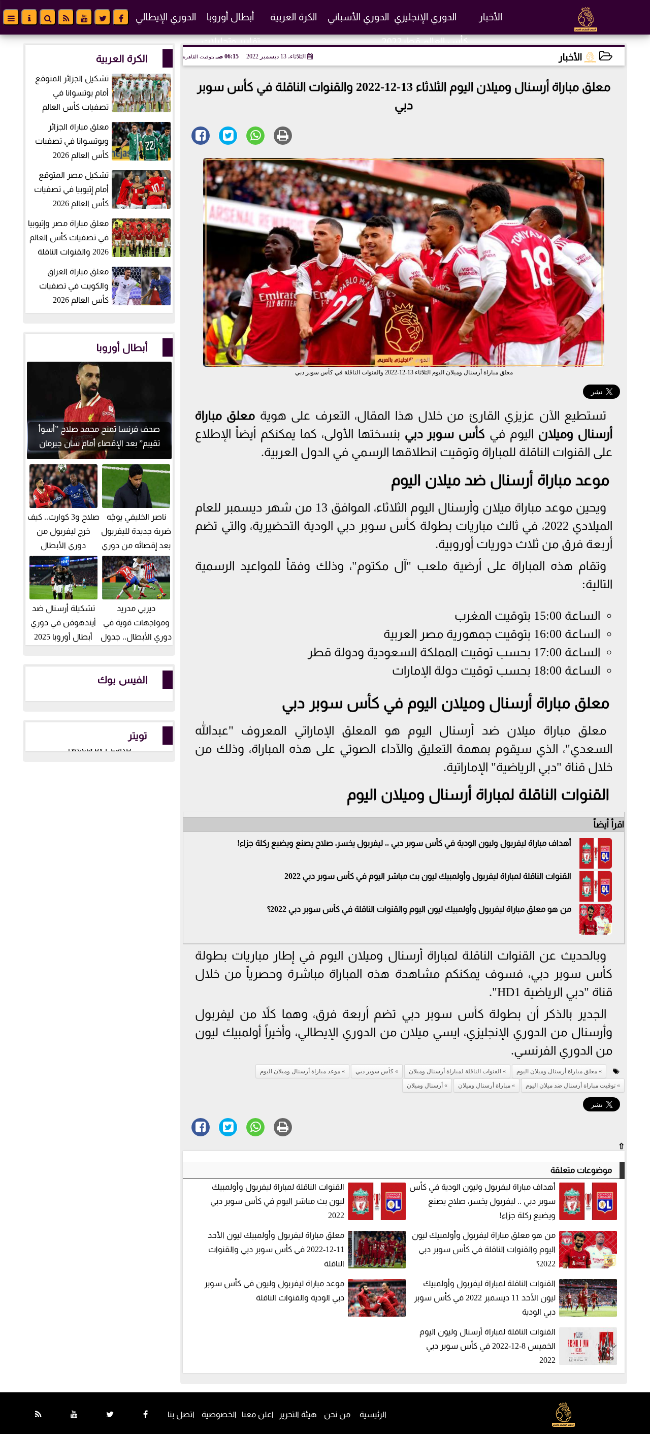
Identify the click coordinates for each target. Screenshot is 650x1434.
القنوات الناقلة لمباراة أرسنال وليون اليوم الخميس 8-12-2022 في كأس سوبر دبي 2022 (487, 1345)
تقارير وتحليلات (230, 41)
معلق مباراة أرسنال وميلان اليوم (556, 1071)
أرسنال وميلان (575, 433)
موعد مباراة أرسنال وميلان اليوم (300, 1071)
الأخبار (490, 17)
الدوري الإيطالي (166, 17)
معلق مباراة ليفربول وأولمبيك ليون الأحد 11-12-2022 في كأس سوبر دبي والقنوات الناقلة (276, 1249)
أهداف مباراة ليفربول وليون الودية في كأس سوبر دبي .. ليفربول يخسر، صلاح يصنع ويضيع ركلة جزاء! (404, 843)
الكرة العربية (293, 17)
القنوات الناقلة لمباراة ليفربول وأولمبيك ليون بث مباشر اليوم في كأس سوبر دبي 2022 (427, 876)
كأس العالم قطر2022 (425, 41)
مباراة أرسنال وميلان (484, 1085)
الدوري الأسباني (358, 17)
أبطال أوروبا (230, 17)
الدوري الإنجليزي (425, 17)
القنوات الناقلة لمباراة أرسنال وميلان (495, 794)
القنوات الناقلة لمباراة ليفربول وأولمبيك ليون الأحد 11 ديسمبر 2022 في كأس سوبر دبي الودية (485, 1297)
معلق (238, 415)
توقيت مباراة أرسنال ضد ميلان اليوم (570, 1085)
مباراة (208, 415)
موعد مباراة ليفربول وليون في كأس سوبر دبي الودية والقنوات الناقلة (274, 1290)
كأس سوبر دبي (445, 433)
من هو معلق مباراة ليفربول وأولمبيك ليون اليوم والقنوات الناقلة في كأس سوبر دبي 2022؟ (419, 909)
